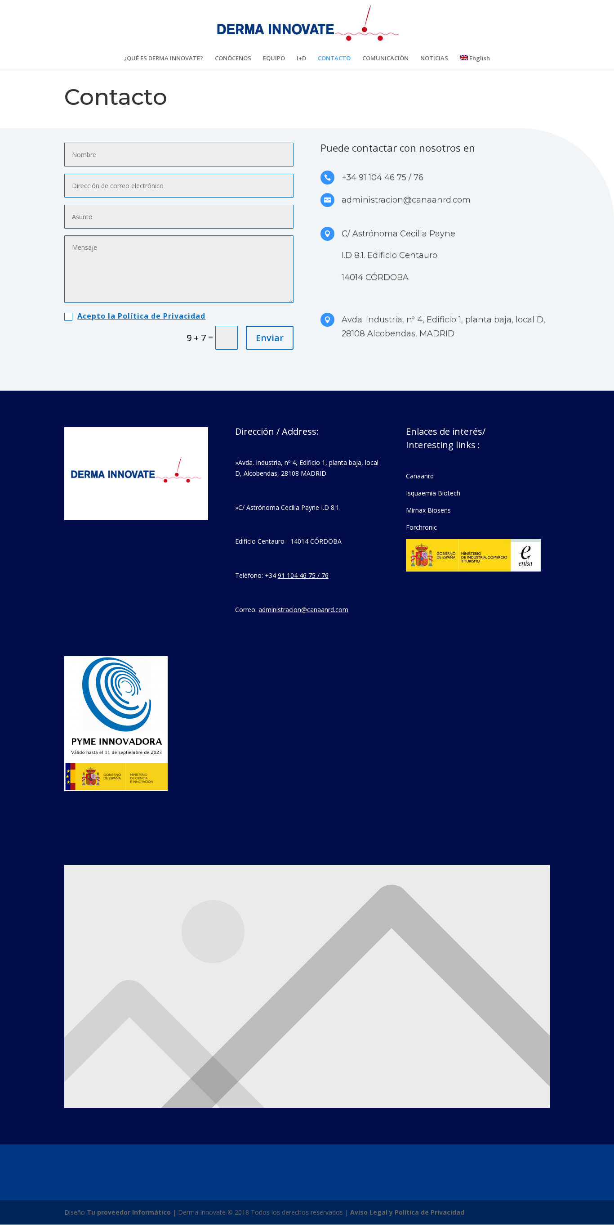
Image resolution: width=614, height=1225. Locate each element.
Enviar (270, 338)
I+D (301, 58)
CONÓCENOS (233, 58)
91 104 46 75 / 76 (303, 575)
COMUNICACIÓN (385, 58)
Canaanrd (420, 476)
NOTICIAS (434, 58)
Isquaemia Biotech (433, 493)
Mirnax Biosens (428, 510)
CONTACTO (334, 58)
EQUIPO (274, 58)
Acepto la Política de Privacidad (141, 316)
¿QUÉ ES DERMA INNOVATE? (163, 58)
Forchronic (421, 527)
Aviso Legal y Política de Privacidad (407, 1212)
